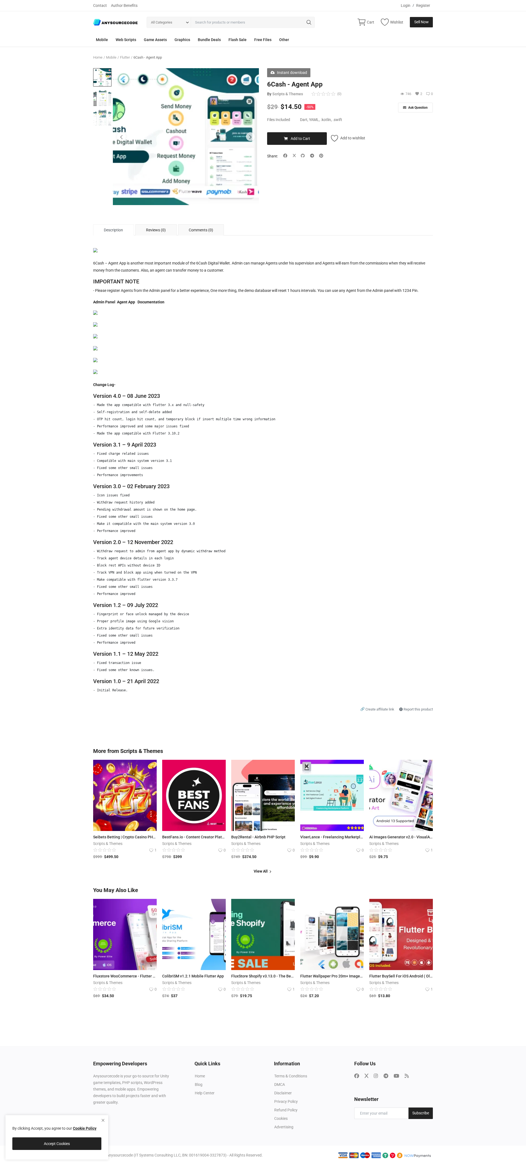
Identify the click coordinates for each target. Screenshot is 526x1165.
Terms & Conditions (290, 1076)
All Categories (161, 22)
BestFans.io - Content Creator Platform (194, 837)
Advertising (283, 1127)
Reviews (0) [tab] (156, 230)
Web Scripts (126, 40)
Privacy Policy (286, 1101)
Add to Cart (300, 138)
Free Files (262, 40)
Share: (272, 156)
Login (405, 5)
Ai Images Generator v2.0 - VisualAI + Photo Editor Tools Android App (401, 837)
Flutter (125, 57)
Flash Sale (237, 40)
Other (284, 40)
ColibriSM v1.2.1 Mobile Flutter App (193, 976)
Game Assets (155, 40)
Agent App (126, 302)
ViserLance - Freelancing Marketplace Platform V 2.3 (332, 837)
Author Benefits (124, 5)
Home (97, 57)
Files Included (278, 119)
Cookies (281, 1118)
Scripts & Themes (287, 94)
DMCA (279, 1084)
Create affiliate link (377, 709)
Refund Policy (286, 1110)
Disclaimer (283, 1093)
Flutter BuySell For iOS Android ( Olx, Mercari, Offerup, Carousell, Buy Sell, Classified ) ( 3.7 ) (401, 976)
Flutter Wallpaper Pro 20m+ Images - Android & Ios (332, 976)
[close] (103, 1120)
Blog (198, 1084)
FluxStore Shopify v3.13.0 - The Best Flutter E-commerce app (263, 976)
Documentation (151, 302)
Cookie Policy (84, 1128)
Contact (100, 5)
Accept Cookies (57, 1143)
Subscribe (420, 1113)
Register (423, 5)
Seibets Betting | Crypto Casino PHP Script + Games (125, 837)
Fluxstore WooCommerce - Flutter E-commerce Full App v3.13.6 (125, 976)
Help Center (205, 1093)
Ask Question (417, 108)
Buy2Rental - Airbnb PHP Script (258, 837)
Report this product (418, 709)
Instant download (292, 72)
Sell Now (421, 22)
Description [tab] (113, 230)
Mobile (102, 40)
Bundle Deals (209, 40)
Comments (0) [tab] (201, 230)
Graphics (182, 40)
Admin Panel (104, 302)
